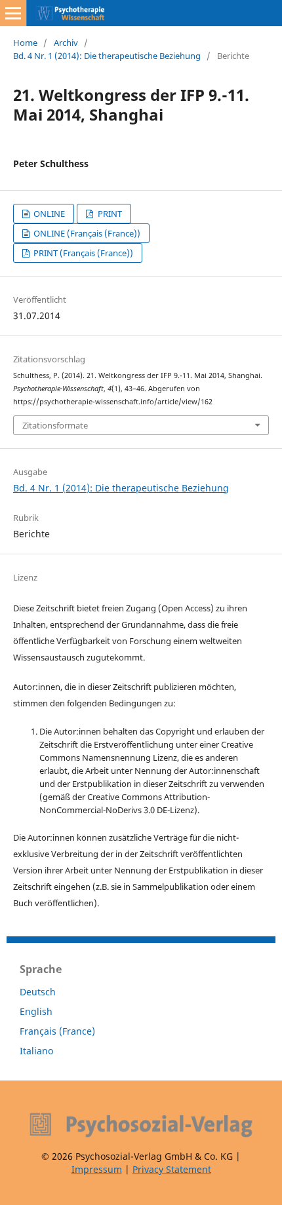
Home (25, 42)
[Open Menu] (13, 13)
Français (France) (57, 1031)
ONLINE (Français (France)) (85, 233)
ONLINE (48, 214)
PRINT (109, 214)
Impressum (96, 1169)
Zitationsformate (55, 425)
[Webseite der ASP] (141, 1125)
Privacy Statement (171, 1169)
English (36, 1011)
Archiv (66, 42)
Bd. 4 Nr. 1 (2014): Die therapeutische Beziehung (107, 56)
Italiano (36, 1050)
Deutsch (38, 991)
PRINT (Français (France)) (82, 253)
